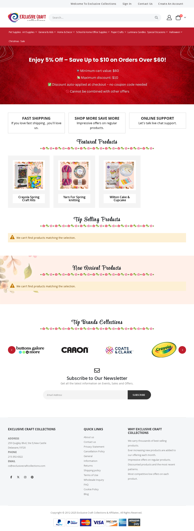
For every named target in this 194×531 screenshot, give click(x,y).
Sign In (127, 3)
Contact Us (145, 3)
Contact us (90, 442)
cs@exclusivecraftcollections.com (26, 465)
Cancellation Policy (94, 451)
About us (89, 437)
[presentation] (12, 350)
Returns (88, 465)
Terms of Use (91, 475)
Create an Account (170, 3)
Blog (86, 494)
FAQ (86, 484)
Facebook (11, 477)
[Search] (156, 17)
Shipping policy (92, 470)
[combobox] (105, 17)
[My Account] (169, 17)
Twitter (18, 477)
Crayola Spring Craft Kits (28, 198)
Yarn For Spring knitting (74, 198)
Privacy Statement (94, 446)
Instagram (25, 477)
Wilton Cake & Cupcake (120, 198)
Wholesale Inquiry (94, 480)
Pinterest (32, 477)
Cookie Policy (91, 489)
